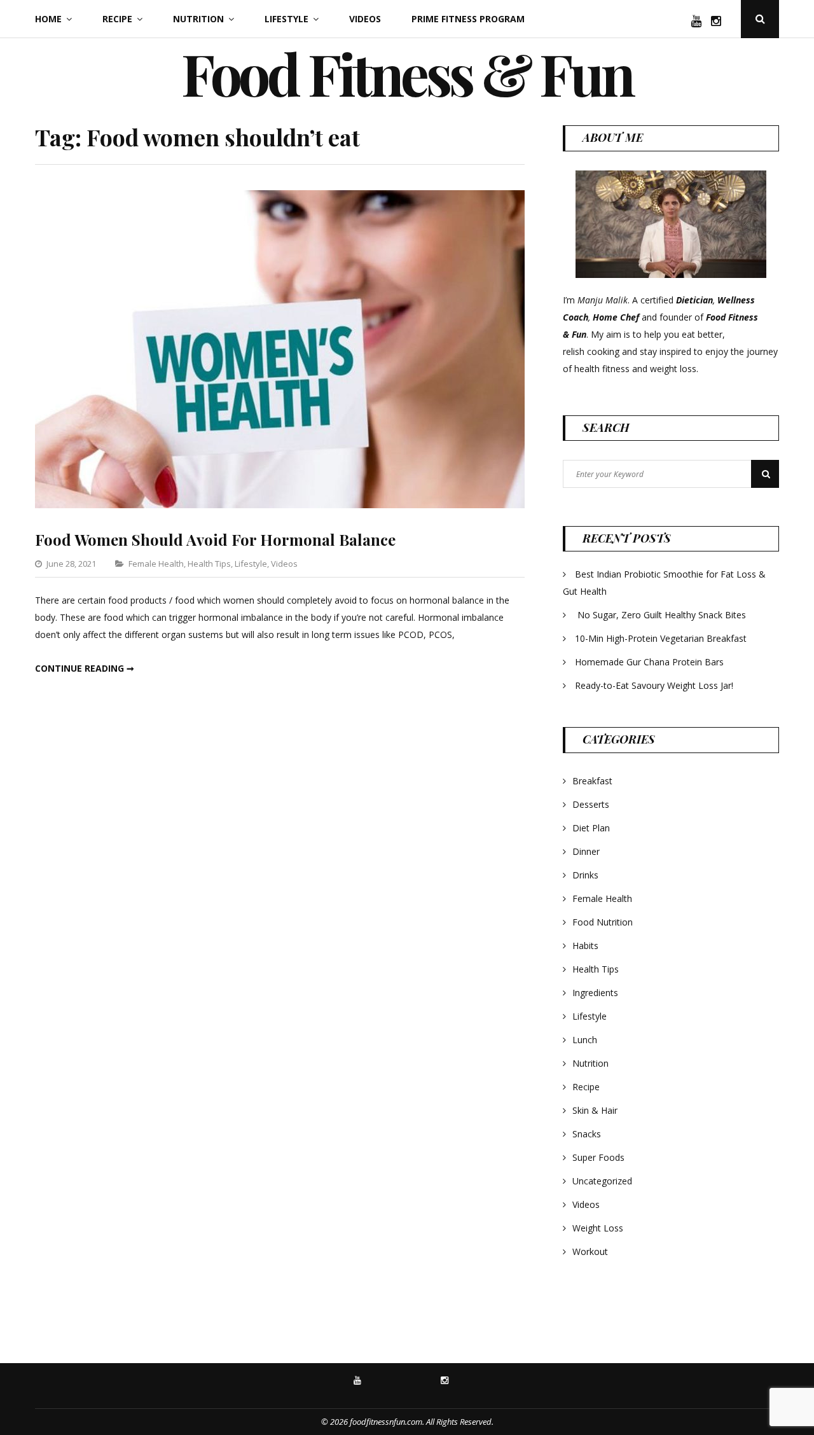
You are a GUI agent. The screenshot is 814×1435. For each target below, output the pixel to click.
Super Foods (598, 1157)
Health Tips (209, 563)
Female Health (156, 563)
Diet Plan (591, 828)
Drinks (585, 875)
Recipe (117, 19)
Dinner (586, 851)
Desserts (590, 804)
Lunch (584, 1040)
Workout (590, 1251)
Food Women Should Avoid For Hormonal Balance (215, 539)
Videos (365, 19)
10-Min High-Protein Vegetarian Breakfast (662, 638)
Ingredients (595, 993)
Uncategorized (602, 1181)
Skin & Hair (594, 1110)
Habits (585, 945)
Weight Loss (597, 1228)
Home (48, 19)
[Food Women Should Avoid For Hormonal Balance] (280, 505)
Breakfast (592, 781)
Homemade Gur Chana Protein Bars (649, 662)
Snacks (586, 1134)
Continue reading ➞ (84, 668)
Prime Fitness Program (468, 19)
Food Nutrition (602, 922)
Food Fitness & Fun (407, 73)
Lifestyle (286, 19)
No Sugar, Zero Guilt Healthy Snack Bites (661, 615)
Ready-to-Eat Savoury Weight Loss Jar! (654, 685)
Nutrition (198, 19)
